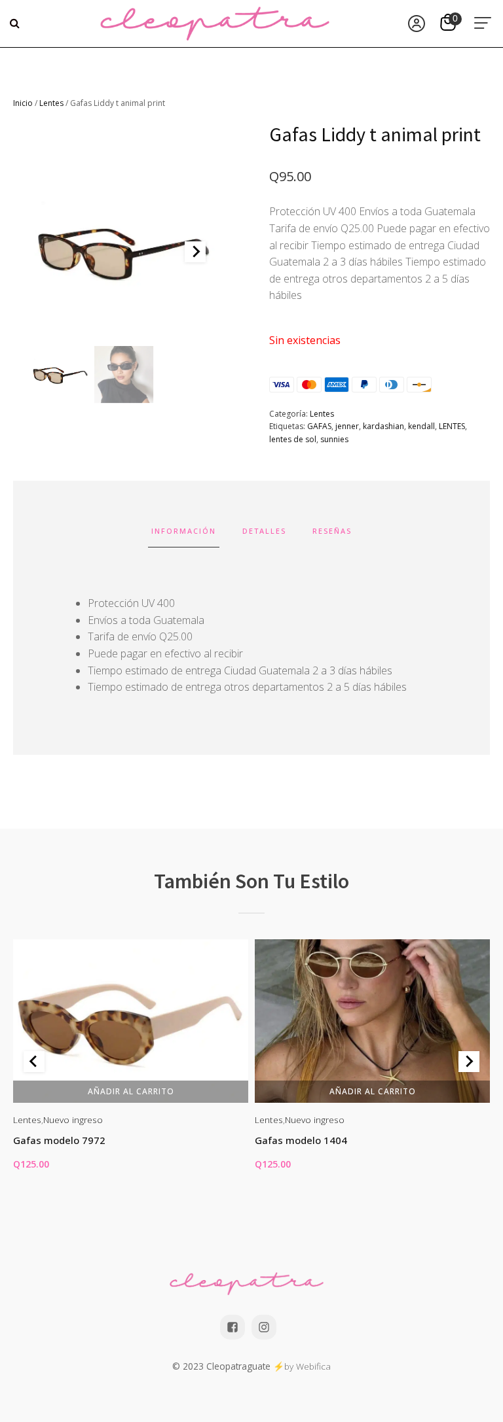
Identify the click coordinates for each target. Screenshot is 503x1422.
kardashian (383, 426)
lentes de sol (292, 439)
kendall (421, 426)
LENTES (452, 426)
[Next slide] (195, 251)
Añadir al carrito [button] (131, 1090)
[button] (60, 375)
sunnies (334, 439)
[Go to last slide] (34, 1061)
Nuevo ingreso (73, 1119)
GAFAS (319, 426)
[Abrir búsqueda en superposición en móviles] (16, 24)
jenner (347, 426)
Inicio (23, 103)
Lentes (51, 103)
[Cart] (450, 23)
